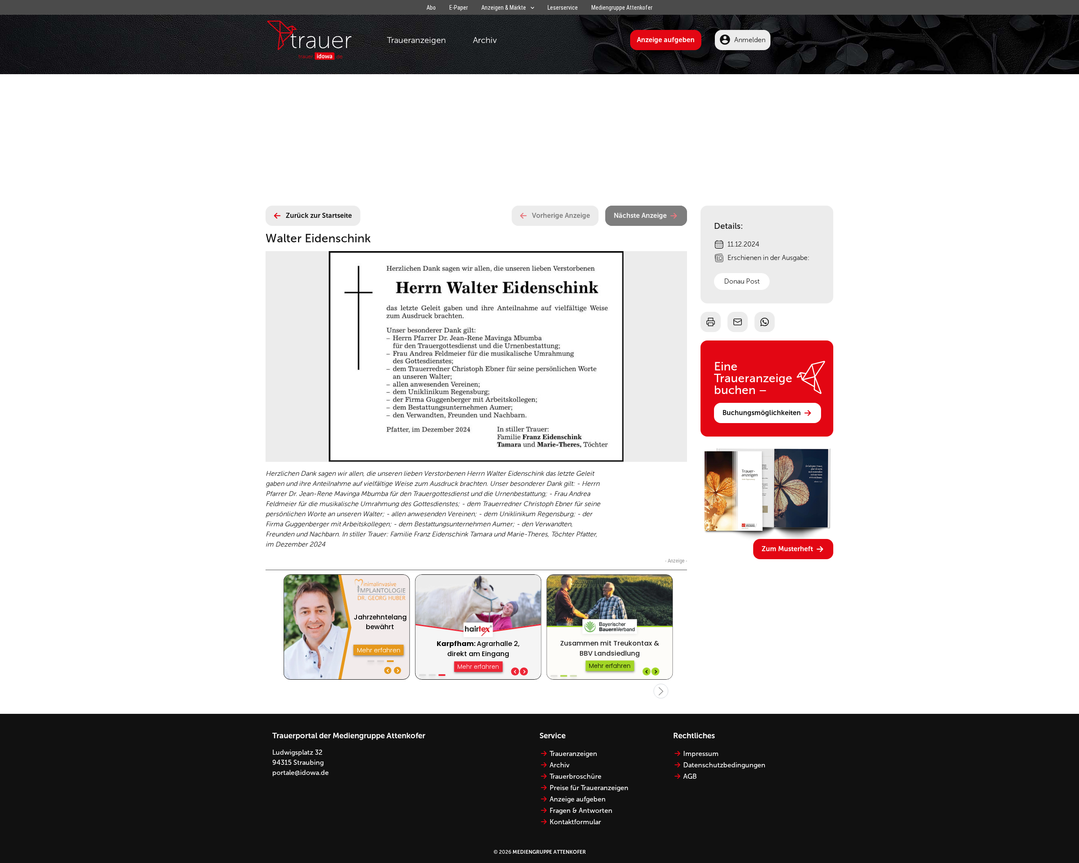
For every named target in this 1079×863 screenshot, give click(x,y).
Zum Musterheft (787, 548)
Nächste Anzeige (640, 215)
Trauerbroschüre (575, 776)
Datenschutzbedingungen (724, 765)
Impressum (701, 753)
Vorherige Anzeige (561, 215)
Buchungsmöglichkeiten (761, 412)
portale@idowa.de (300, 772)
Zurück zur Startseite (319, 215)
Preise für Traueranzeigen (589, 787)
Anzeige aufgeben (666, 39)
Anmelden (749, 39)
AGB (690, 776)
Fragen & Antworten (581, 810)
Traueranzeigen (416, 40)
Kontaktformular (575, 821)
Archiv (485, 40)
